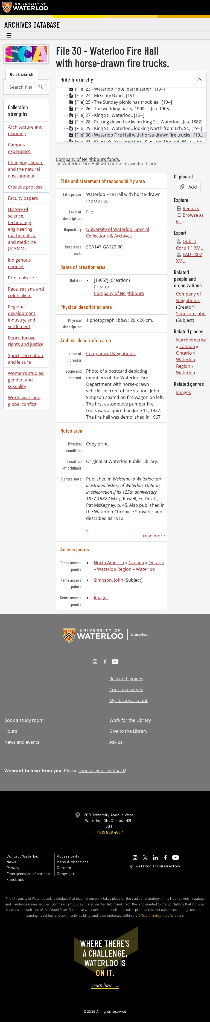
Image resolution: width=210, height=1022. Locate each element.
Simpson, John (108, 580)
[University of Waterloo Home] (25, 7)
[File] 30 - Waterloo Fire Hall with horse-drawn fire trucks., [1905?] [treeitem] (140, 135)
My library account (128, 700)
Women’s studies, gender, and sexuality (26, 379)
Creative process (25, 187)
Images (101, 598)
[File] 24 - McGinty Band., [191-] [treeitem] (106, 95)
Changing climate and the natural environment (25, 169)
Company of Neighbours (119, 293)
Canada (136, 563)
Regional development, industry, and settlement (22, 316)
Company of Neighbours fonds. (88, 159)
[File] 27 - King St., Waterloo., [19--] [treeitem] (109, 115)
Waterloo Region (114, 569)
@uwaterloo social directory (155, 866)
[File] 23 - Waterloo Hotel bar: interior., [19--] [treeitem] (120, 89)
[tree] (131, 115)
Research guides (126, 679)
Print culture (21, 278)
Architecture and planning (25, 130)
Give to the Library (128, 731)
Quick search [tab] (21, 74)
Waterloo (145, 569)
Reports (191, 208)
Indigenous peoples (19, 263)
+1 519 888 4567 (109, 832)
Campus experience (19, 148)
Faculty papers (23, 198)
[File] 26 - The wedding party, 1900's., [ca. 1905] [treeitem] (122, 109)
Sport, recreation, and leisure (26, 358)
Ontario (156, 563)
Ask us (115, 742)
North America (109, 563)
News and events (21, 742)
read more (154, 536)
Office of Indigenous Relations (161, 915)
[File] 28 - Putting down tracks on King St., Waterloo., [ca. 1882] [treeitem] (138, 122)
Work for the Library (130, 720)
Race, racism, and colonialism (26, 292)
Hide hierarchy (76, 79)
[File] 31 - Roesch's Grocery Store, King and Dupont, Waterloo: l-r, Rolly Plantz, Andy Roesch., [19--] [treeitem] (140, 141)
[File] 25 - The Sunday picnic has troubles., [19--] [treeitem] (123, 102)
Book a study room (23, 720)
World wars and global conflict (24, 401)
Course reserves (126, 690)
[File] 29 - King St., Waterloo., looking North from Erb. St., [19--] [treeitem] (138, 128)
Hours (10, 731)
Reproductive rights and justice (25, 341)
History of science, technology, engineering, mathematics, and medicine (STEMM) (22, 229)
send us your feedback (101, 771)
